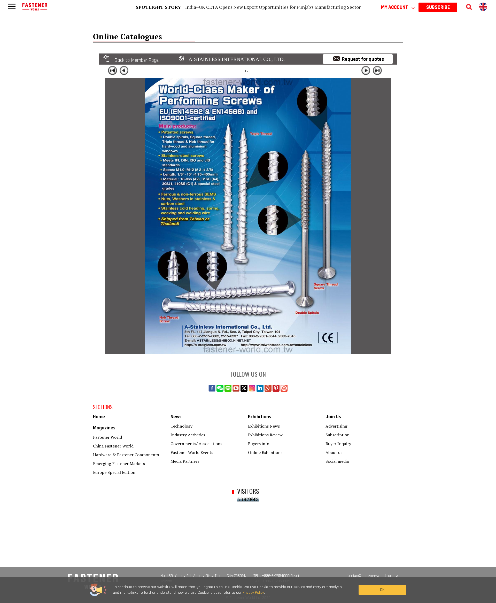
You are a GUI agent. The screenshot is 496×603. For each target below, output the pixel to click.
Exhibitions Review (265, 435)
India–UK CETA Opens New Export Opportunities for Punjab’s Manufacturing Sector (273, 7)
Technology (181, 426)
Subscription (338, 435)
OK (382, 589)
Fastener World (107, 437)
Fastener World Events (192, 452)
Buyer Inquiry (338, 443)
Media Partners (185, 461)
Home (99, 417)
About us (334, 452)
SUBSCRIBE (438, 7)
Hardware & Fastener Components (126, 455)
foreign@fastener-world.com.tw (372, 575)
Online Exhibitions (265, 452)
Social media (337, 461)
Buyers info (258, 443)
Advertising (336, 426)
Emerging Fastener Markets (119, 463)
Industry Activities (188, 435)
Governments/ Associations (196, 443)
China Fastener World (113, 446)
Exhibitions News (264, 426)
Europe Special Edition (114, 472)
